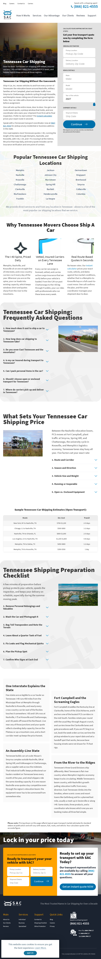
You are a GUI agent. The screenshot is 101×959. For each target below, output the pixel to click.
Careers (11, 3)
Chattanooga (20, 184)
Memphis (20, 170)
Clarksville (20, 189)
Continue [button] (76, 124)
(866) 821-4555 (86, 6)
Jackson (50, 170)
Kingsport (80, 175)
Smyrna (81, 184)
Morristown (50, 179)
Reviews (80, 15)
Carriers (30, 3)
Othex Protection (40, 926)
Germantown (81, 170)
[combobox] (79, 116)
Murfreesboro (20, 194)
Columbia (80, 194)
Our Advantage (52, 15)
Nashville (20, 175)
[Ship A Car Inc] (7, 15)
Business (22, 923)
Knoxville (20, 179)
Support (92, 15)
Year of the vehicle (72, 95)
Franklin (20, 198)
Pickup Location (71, 50)
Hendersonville (50, 194)
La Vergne (50, 198)
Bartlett (50, 189)
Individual (22, 919)
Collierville (81, 189)
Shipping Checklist (40, 923)
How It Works (23, 15)
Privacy (52, 926)
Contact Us (21, 3)
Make (67, 75)
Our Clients (68, 15)
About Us (6, 919)
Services (37, 15)
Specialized (22, 926)
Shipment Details (72, 113)
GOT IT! (30, 953)
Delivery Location (72, 60)
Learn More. (40, 947)
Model (68, 85)
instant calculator (44, 115)
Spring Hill (50, 184)
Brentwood (81, 179)
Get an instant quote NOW (77, 886)
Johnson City (50, 175)
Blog (4, 3)
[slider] (94, 105)
